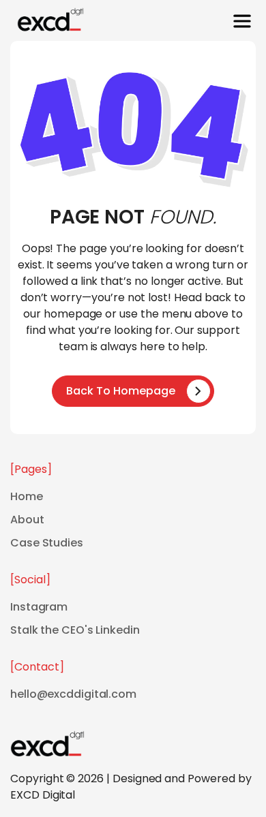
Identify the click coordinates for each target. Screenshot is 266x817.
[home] (47, 21)
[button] (242, 21)
